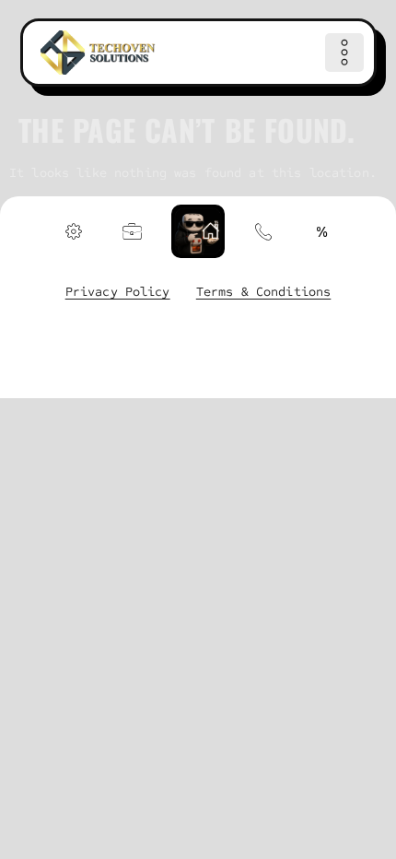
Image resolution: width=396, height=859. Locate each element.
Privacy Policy (117, 292)
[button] (344, 52)
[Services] (73, 231)
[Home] (98, 52)
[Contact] (263, 231)
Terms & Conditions (264, 292)
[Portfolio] (132, 231)
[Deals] (322, 231)
